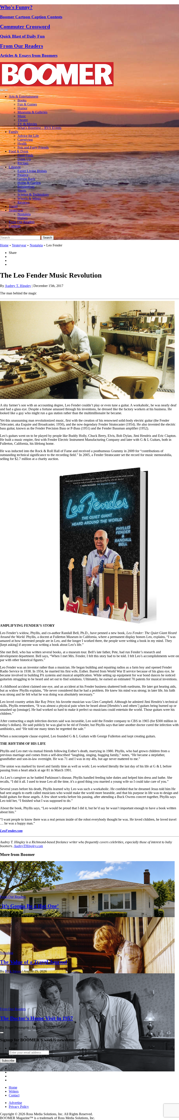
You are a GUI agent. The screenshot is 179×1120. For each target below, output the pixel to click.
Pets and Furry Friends (33, 147)
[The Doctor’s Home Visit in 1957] (87, 1070)
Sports (21, 190)
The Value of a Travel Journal (33, 962)
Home (4, 245)
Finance (22, 175)
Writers (14, 1091)
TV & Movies (27, 124)
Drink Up (24, 159)
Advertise (15, 1103)
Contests (15, 226)
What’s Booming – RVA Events (39, 128)
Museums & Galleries (32, 112)
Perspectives (25, 186)
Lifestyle (15, 167)
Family (13, 132)
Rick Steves (13, 971)
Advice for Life (28, 135)
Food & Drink (18, 151)
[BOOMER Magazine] (57, 85)
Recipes (22, 163)
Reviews (23, 202)
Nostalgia (24, 214)
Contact (14, 1095)
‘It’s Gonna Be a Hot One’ (29, 906)
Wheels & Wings (29, 198)
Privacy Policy (19, 1106)
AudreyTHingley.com (28, 846)
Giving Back (26, 179)
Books (21, 100)
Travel (13, 206)
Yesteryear (16, 210)
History (22, 218)
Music (21, 116)
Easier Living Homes (32, 171)
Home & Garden (29, 183)
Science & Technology (33, 194)
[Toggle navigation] (1, 90)
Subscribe (8, 1060)
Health (22, 143)
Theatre (22, 120)
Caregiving (25, 139)
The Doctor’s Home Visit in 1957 (36, 1018)
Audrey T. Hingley (18, 286)
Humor (22, 108)
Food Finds (25, 155)
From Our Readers (21, 222)
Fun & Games (27, 104)
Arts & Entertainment (23, 96)
